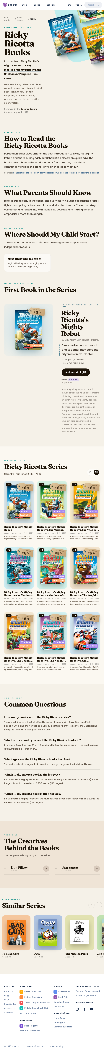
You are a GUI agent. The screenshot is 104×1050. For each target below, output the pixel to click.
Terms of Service (35, 1046)
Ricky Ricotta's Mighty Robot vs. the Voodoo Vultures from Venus (84, 529)
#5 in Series (59, 577)
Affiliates (8, 1012)
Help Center (10, 1004)
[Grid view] (96, 472)
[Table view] (90, 472)
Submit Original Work (86, 995)
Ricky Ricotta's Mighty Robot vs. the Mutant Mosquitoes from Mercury (51, 531)
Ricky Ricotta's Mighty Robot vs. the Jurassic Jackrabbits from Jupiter (51, 597)
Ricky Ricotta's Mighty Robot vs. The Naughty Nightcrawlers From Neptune (51, 662)
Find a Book (59, 1018)
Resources (58, 1006)
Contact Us (9, 1008)
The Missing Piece (76, 953)
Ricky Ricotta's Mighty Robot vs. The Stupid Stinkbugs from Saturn (84, 595)
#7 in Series (26, 642)
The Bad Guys (10, 953)
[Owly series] (48, 932)
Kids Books (7, 19)
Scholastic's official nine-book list (82, 172)
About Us (8, 991)
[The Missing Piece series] (79, 932)
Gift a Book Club (28, 1013)
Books (37, 5)
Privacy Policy (56, 1046)
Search (91, 5)
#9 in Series (92, 646)
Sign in (78, 5)
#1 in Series (26, 511)
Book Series (20, 19)
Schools (51, 5)
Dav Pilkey (70, 339)
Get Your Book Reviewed (88, 991)
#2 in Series (59, 511)
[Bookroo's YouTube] (91, 1009)
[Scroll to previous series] (91, 905)
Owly (37, 953)
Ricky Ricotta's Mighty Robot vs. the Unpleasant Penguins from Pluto (84, 662)
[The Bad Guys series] (16, 932)
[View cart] (69, 5)
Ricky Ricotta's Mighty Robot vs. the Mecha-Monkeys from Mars (18, 595)
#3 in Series (92, 511)
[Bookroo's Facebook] (84, 1009)
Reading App (59, 1022)
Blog (6, 995)
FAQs (6, 999)
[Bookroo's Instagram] (77, 1009)
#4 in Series (26, 577)
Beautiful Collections (30, 1030)
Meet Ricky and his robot (24, 258)
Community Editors (62, 1026)
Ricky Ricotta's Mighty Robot (75, 323)
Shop (24, 5)
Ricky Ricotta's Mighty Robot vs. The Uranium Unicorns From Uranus (18, 660)
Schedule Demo (61, 1002)
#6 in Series (92, 577)
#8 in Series (59, 642)
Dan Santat (83, 339)
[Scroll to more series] (99, 905)
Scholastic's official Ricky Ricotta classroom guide (38, 172)
